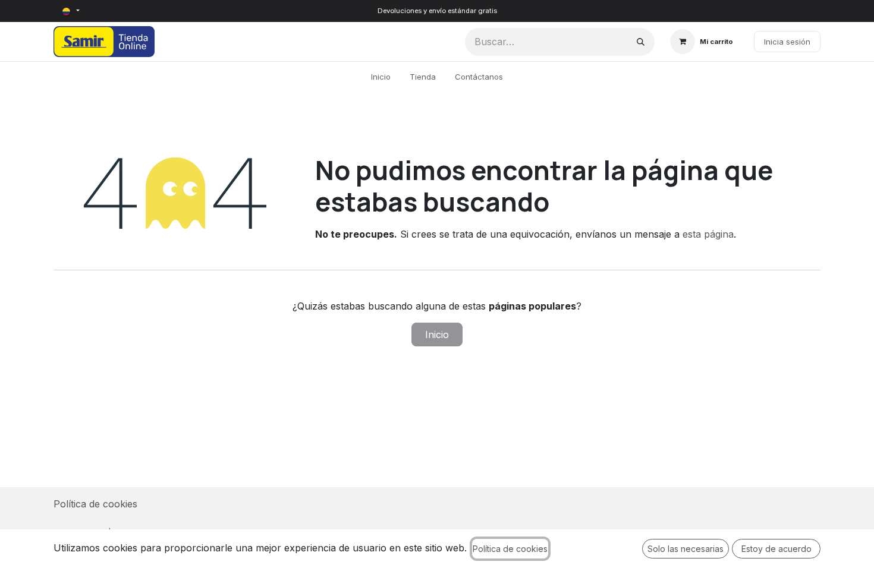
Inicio (437, 334)
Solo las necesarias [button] (685, 549)
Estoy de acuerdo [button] (776, 549)
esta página (708, 234)
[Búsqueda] (641, 42)
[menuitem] (380, 77)
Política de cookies (95, 504)
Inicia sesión (787, 41)
